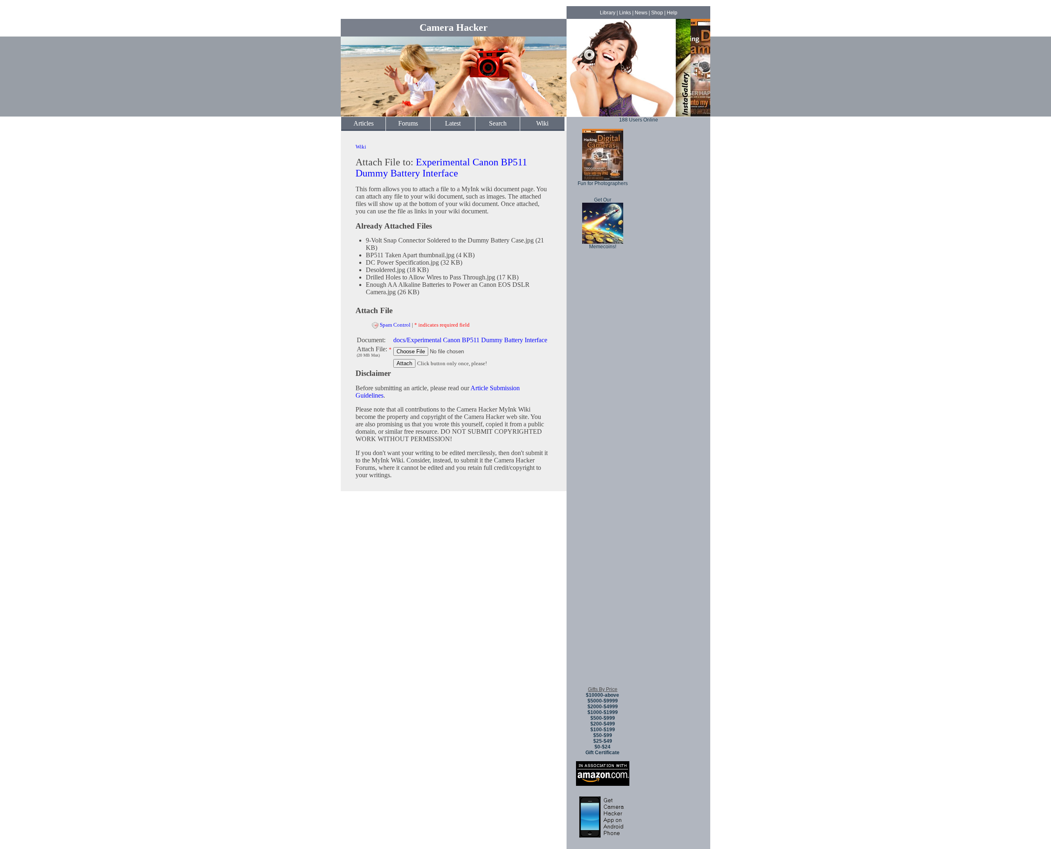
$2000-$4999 (602, 706)
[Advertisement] (603, 558)
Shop (657, 13)
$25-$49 (602, 741)
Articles (363, 123)
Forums (408, 123)
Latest (453, 123)
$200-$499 (602, 724)
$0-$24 (602, 747)
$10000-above (602, 695)
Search (498, 123)
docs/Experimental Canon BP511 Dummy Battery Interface (470, 339)
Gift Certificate (602, 752)
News (641, 13)
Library (607, 13)
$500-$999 (602, 718)
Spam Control (395, 325)
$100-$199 (602, 729)
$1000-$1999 (602, 712)
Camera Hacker (454, 27)
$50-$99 (602, 735)
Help (672, 13)
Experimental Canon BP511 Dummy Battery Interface (441, 167)
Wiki (542, 123)
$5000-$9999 (602, 701)
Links (625, 13)
